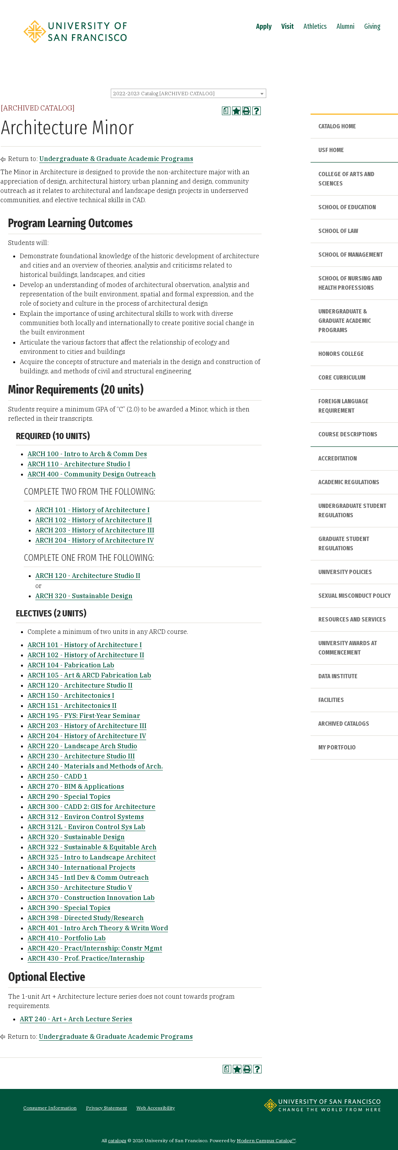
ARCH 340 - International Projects (81, 867)
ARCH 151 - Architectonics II (72, 705)
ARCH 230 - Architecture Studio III (81, 756)
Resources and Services (352, 619)
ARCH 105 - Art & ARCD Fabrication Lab (89, 675)
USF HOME (331, 150)
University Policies (345, 572)
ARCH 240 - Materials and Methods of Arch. (95, 766)
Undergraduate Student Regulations (352, 510)
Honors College (341, 353)
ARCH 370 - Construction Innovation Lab (91, 897)
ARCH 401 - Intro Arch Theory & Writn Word (98, 928)
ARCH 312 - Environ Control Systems (86, 817)
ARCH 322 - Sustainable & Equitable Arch (92, 847)
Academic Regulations (348, 482)
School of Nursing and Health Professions (350, 283)
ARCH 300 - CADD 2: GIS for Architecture (91, 806)
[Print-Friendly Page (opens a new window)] (246, 111)
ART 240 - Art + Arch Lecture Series (76, 1019)
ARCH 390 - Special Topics (69, 908)
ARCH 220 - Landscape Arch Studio (82, 746)
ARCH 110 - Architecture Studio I (79, 464)
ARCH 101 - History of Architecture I (92, 510)
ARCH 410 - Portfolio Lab (67, 938)
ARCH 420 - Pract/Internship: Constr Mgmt (95, 948)
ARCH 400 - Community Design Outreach (92, 474)
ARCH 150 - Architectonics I (71, 695)
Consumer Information (50, 1108)
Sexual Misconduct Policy (354, 595)
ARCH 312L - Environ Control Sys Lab (86, 827)
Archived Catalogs (343, 723)
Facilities (331, 700)
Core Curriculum (341, 377)
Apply (264, 26)
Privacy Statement (106, 1108)
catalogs (117, 1140)
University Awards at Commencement (347, 647)
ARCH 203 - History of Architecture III (94, 530)
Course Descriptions (347, 434)
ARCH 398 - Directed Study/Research (86, 918)
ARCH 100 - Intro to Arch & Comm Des (87, 454)
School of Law (338, 231)
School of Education (347, 207)
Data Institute (338, 676)
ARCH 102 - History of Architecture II (93, 520)
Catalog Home (337, 126)
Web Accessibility (155, 1108)
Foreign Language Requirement (343, 405)
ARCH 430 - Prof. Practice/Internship (86, 958)
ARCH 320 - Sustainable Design (84, 596)
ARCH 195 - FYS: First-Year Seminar (84, 715)
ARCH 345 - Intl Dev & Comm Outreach (88, 877)
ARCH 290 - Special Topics (69, 796)
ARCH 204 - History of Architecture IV (94, 540)
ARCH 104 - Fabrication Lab (71, 665)
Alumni (345, 26)
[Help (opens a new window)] (256, 111)
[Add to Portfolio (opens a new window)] (236, 111)
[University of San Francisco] (75, 45)
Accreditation (337, 458)
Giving (372, 26)
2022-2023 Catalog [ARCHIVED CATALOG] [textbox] (164, 93)
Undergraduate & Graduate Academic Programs (116, 159)
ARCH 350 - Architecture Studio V (80, 887)
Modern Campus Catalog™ (266, 1140)
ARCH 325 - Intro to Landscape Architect (91, 857)
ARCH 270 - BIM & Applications (76, 786)
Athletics (315, 26)
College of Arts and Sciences (346, 178)
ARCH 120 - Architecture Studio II (87, 575)
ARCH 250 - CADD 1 (57, 776)
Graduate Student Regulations (343, 543)
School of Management (350, 254)
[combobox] (188, 93)
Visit (287, 26)
